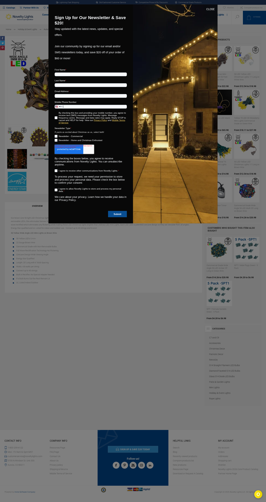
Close (210, 9)
